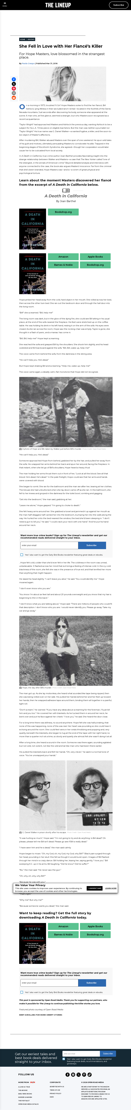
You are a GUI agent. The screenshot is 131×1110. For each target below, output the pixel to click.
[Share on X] (14, 84)
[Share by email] (14, 93)
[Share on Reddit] (14, 98)
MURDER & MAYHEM (25, 1097)
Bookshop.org (63, 212)
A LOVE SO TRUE (24, 1087)
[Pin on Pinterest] (14, 88)
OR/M (52, 1097)
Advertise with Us (57, 1087)
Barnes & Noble (63, 265)
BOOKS (31, 39)
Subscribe (118, 5)
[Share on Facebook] (14, 79)
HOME (22, 39)
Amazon (63, 256)
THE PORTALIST (24, 1101)
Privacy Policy (55, 1093)
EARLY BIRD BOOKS (25, 1094)
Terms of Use (55, 1090)
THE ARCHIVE (22, 1090)
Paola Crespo (28, 63)
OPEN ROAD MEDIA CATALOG (28, 1104)
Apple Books (95, 256)
